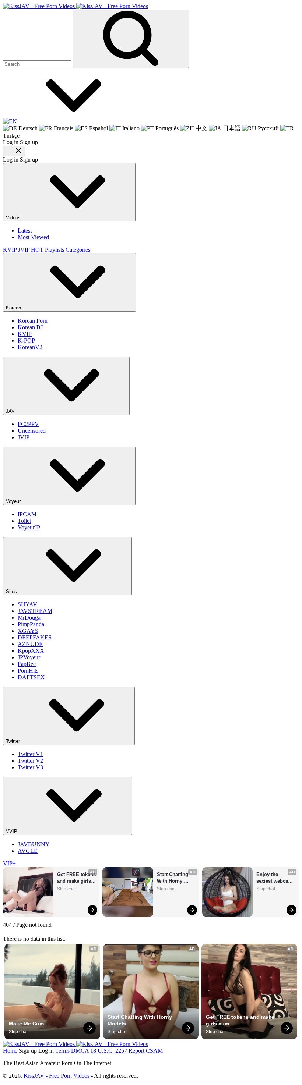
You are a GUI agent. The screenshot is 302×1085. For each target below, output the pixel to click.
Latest (25, 230)
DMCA (80, 1050)
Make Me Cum (26, 1024)
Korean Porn (33, 321)
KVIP (10, 250)
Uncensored (32, 431)
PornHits (28, 670)
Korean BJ (30, 327)
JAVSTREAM (35, 611)
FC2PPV (28, 424)
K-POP (26, 340)
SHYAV (27, 604)
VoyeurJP (29, 527)
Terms (62, 1050)
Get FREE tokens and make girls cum (76, 878)
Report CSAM (146, 1050)
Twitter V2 (30, 761)
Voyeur (14, 501)
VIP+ (9, 863)
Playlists (55, 250)
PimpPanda (31, 624)
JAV (11, 411)
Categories (78, 250)
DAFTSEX (31, 677)
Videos (14, 217)
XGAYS (28, 631)
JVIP (23, 250)
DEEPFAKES (35, 637)
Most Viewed (33, 237)
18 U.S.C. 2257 (108, 1050)
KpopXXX (31, 651)
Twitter (13, 741)
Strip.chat (66, 888)
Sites (12, 591)
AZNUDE (30, 644)
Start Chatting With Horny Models (173, 878)
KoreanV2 (30, 347)
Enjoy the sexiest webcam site (275, 878)
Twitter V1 (30, 754)
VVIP (12, 831)
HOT (37, 250)
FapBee (27, 664)
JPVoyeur (29, 657)
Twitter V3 (30, 767)
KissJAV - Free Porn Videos (56, 1075)
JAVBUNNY (34, 844)
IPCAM (27, 514)
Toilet (24, 521)
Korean (14, 308)
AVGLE (28, 851)
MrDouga (29, 617)
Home (10, 1050)
